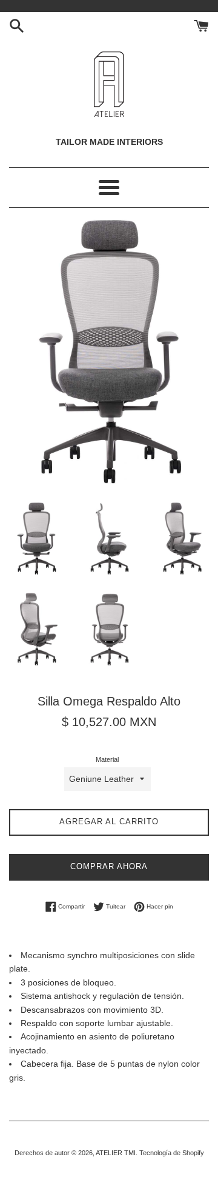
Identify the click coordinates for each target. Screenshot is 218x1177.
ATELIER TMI (116, 1152)
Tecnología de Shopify (171, 1152)
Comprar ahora (109, 866)
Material (107, 759)
